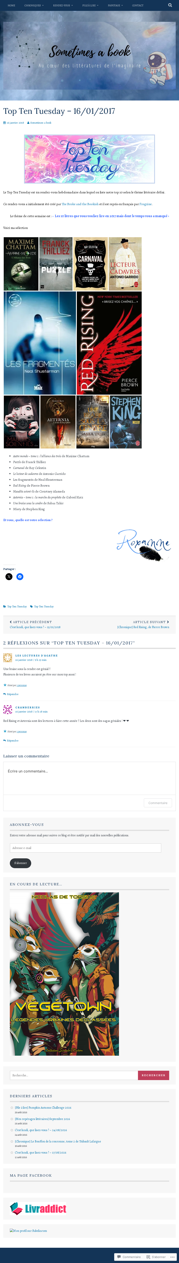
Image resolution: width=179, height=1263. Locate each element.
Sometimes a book (40, 122)
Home (11, 5)
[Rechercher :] (79, 1075)
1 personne (22, 685)
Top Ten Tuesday (17, 606)
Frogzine (145, 204)
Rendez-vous (61, 5)
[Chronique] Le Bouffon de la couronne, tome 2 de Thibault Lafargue (58, 1141)
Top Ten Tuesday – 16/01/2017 (59, 111)
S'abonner (20, 863)
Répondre (12, 694)
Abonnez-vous (27, 824)
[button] (21, 264)
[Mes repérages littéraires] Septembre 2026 (42, 1119)
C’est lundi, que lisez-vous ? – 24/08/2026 (41, 1130)
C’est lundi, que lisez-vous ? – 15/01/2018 (35, 624)
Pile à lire (89, 5)
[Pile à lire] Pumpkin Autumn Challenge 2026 (43, 1108)
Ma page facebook (31, 1175)
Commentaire (157, 803)
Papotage (114, 5)
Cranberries (27, 707)
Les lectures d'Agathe (36, 655)
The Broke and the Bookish (80, 204)
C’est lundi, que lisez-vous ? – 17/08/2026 (40, 1153)
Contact (137, 5)
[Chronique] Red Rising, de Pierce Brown (143, 624)
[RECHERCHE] (170, 5)
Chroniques (32, 5)
